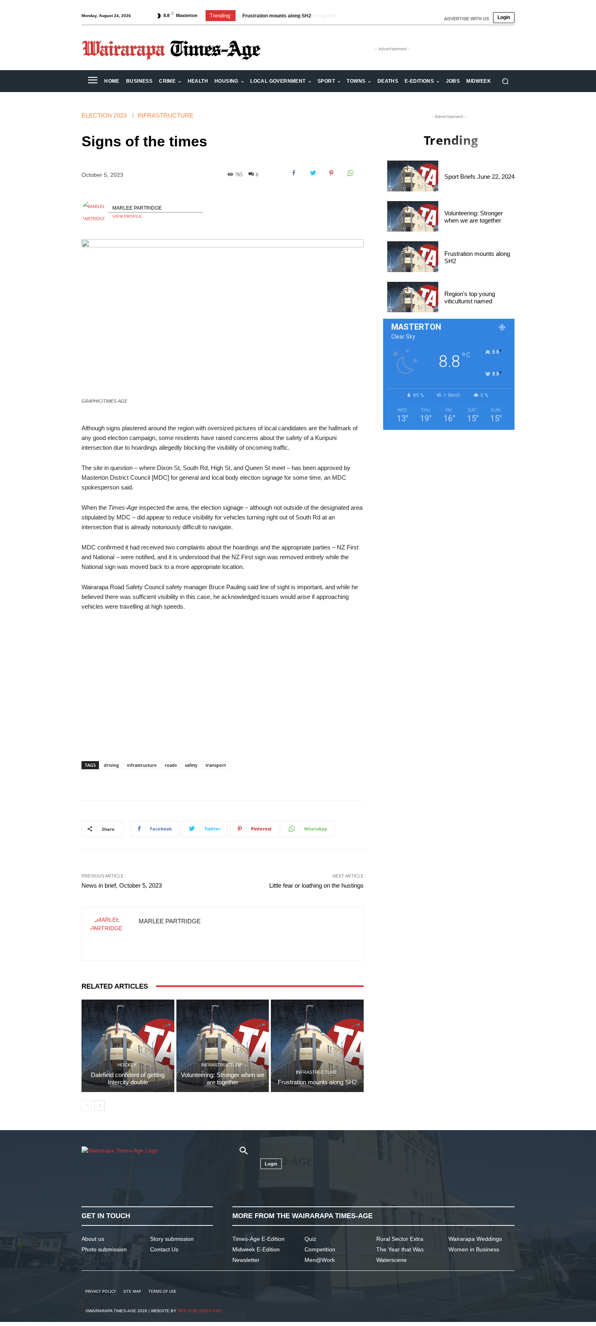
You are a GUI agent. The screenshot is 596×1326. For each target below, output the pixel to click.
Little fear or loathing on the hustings (316, 885)
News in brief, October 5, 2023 (121, 885)
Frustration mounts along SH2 (276, 16)
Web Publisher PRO (200, 1311)
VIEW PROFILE (127, 216)
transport (216, 765)
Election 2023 (103, 115)
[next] (372, 16)
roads (171, 765)
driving (111, 765)
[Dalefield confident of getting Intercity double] (127, 1046)
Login (503, 17)
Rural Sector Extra (399, 1239)
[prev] (359, 16)
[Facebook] (294, 173)
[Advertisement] (222, 679)
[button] (505, 81)
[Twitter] (312, 173)
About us (92, 1239)
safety (191, 765)
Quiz (310, 1239)
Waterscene (391, 1260)
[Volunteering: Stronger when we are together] (222, 1046)
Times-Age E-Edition (258, 1239)
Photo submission (104, 1249)
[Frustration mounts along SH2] (317, 1046)
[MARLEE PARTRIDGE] (94, 212)
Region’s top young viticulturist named (469, 297)
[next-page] (99, 1105)
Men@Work (319, 1260)
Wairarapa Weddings (475, 1239)
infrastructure (142, 765)
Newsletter (245, 1260)
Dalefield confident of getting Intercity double (128, 1078)
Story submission (172, 1239)
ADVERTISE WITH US (466, 18)
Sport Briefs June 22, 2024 (479, 176)
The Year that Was (400, 1249)
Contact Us (164, 1249)
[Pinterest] (331, 173)
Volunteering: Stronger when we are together (222, 1078)
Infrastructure (165, 115)
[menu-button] (92, 81)
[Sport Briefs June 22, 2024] (412, 176)
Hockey (127, 1065)
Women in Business (473, 1249)
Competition (319, 1249)
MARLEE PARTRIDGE (137, 208)
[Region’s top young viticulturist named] (412, 297)
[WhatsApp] (350, 173)
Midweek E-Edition (256, 1249)
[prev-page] (86, 1105)
